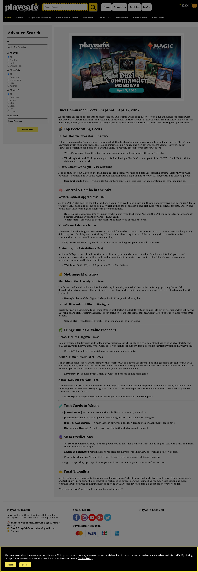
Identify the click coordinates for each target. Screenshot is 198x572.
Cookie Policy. (85, 558)
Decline (25, 565)
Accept (10, 565)
